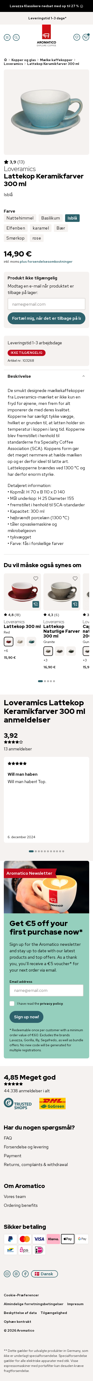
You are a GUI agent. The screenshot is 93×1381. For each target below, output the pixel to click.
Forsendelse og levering (26, 1147)
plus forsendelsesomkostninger (46, 261)
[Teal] (31, 641)
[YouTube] (7, 1274)
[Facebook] (25, 1274)
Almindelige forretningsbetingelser (33, 1304)
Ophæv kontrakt (17, 1321)
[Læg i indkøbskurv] (35, 604)
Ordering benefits (21, 1205)
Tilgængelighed (54, 1313)
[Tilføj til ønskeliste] (35, 578)
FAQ (8, 1138)
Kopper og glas (23, 60)
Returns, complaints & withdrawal (36, 1164)
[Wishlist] (76, 37)
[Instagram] (16, 1274)
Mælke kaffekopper (56, 60)
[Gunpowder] (59, 651)
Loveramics (13, 63)
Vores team (15, 1196)
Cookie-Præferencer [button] (21, 1295)
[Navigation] (7, 37)
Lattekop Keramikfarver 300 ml (53, 63)
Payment (12, 1155)
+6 (6, 651)
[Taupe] (20, 641)
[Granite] (48, 651)
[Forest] (71, 651)
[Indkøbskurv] (86, 37)
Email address (21, 981)
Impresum (75, 1304)
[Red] (8, 641)
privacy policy (51, 1003)
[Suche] (16, 37)
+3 (45, 660)
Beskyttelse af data (20, 1313)
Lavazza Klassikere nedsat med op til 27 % (44, 6)
